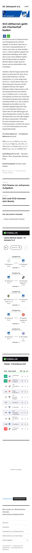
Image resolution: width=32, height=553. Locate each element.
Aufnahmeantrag (7, 498)
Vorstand (5, 527)
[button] (4, 36)
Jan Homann (9, 171)
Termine (5, 523)
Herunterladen (19, 498)
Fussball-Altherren (7, 172)
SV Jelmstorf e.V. (11, 6)
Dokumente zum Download (12, 536)
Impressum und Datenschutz (13, 531)
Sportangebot (7, 540)
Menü (27, 6)
